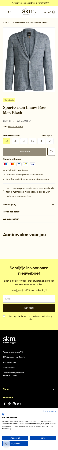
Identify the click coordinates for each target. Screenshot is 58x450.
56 (41, 141)
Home (6, 23)
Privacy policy (49, 411)
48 (7, 141)
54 (32, 141)
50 (15, 141)
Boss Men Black (15, 126)
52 (24, 141)
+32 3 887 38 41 (10, 362)
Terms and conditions (30, 316)
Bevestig (29, 307)
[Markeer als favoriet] (51, 152)
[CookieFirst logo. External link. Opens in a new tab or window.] (3, 414)
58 (50, 141)
